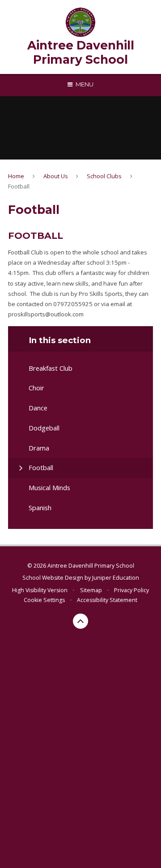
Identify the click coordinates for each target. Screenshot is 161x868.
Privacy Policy (131, 590)
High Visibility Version (40, 590)
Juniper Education (115, 577)
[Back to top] (80, 621)
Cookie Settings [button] (44, 600)
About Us (55, 176)
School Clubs (104, 176)
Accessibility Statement (107, 600)
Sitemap (91, 590)
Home (16, 176)
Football (19, 186)
